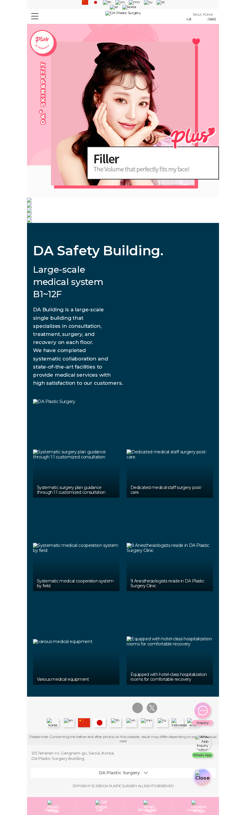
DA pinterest (137, 708)
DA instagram (94, 708)
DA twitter (152, 708)
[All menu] (34, 16)
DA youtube (123, 708)
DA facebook (109, 708)
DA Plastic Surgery (119, 772)
